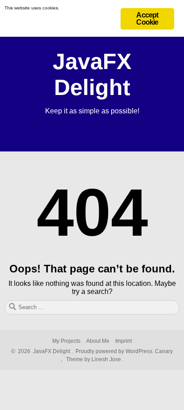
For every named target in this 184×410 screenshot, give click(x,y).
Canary (164, 351)
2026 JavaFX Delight (42, 351)
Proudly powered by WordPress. (114, 351)
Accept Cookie (147, 18)
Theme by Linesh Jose (94, 359)
